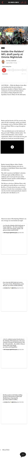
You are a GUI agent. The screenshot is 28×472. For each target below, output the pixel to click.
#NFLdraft (19, 396)
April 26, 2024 (20, 232)
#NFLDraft (18, 225)
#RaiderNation (16, 284)
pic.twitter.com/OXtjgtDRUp (10, 347)
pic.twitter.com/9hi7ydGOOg (15, 285)
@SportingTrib (14, 398)
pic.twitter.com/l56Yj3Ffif (11, 230)
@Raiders (12, 225)
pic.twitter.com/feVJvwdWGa (10, 399)
